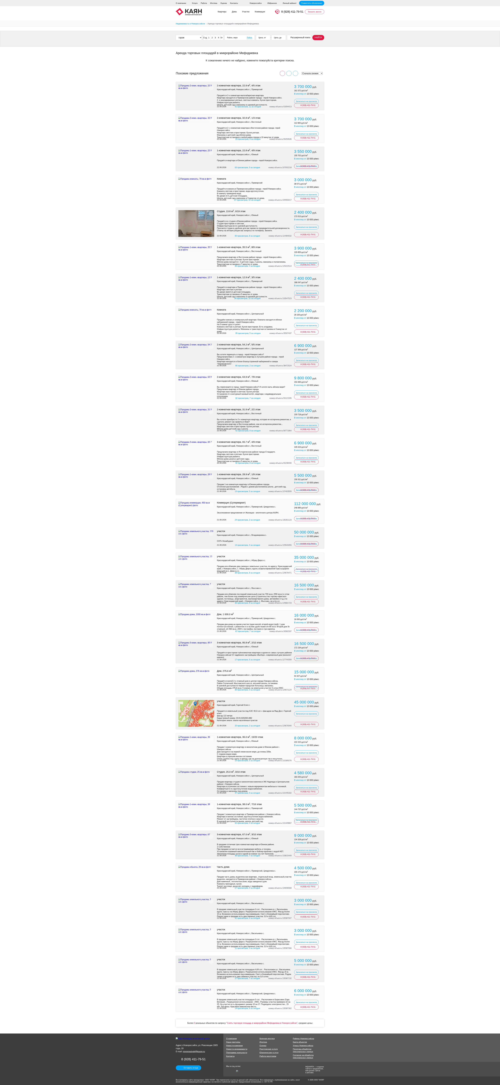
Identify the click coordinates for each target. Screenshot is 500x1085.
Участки (245, 12)
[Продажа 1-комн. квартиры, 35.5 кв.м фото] (196, 248)
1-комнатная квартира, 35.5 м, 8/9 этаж (238, 247)
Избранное (272, 3)
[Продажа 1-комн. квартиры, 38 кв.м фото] (196, 805)
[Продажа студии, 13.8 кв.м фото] (196, 223)
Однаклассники (228, 1072)
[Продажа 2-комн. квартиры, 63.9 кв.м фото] (196, 378)
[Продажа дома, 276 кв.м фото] (196, 671)
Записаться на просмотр (306, 101)
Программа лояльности (236, 1052)
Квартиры (222, 12)
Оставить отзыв (191, 1068)
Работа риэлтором (268, 1056)
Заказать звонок (314, 12)
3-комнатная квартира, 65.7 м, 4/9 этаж (238, 442)
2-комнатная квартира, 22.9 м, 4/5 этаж (238, 85)
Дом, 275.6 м (224, 671)
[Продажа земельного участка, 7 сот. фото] (196, 585)
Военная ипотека (267, 1038)
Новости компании (234, 1045)
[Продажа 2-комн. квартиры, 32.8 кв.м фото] (196, 119)
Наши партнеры (233, 1042)
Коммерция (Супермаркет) (231, 502)
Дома (234, 12)
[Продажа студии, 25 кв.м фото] (196, 772)
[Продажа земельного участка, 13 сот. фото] (196, 557)
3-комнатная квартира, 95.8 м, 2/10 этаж (239, 642)
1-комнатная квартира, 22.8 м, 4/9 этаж (238, 150)
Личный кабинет (289, 3)
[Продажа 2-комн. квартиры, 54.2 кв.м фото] (196, 345)
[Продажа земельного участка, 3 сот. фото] (196, 900)
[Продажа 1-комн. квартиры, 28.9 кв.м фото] (196, 475)
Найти (318, 37)
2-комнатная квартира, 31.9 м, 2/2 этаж (238, 409)
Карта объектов (300, 1042)
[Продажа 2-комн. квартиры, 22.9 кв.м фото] (196, 86)
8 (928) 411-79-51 (292, 11)
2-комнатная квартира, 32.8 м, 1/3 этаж (238, 118)
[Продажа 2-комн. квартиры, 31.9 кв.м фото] (196, 410)
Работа (204, 3)
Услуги (195, 3)
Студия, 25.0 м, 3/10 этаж (231, 772)
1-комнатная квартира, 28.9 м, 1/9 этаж (238, 474)
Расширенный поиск (300, 37)
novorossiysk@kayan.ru (194, 1051)
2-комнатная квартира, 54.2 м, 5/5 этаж (238, 344)
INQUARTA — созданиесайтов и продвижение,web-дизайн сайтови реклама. (314, 1069)
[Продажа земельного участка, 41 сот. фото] (196, 713)
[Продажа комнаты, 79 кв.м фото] (196, 178)
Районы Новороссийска (303, 1038)
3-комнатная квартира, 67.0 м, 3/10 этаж (239, 834)
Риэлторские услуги (269, 1049)
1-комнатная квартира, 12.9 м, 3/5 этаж (238, 277)
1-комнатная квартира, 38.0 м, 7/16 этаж (239, 804)
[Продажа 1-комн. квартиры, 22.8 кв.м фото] (196, 151)
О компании (181, 3)
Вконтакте (233, 1072)
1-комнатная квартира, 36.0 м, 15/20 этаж (240, 737)
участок (221, 531)
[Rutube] (238, 1072)
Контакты (234, 3)
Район (249, 37)
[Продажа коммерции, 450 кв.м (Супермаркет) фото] (196, 504)
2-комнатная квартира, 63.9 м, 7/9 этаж (238, 377)
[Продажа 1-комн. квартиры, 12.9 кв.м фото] (196, 278)
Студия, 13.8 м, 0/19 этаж (231, 211)
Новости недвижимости (236, 1049)
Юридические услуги (269, 1052)
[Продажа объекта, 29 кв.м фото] (196, 867)
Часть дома (223, 867)
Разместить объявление (311, 3)
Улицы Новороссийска (303, 1045)
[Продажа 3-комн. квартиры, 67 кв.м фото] (196, 835)
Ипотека (213, 3)
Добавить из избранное (211, 88)
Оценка (223, 3)
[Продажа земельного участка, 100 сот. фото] (196, 532)
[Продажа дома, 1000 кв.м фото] (196, 614)
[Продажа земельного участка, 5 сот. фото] (196, 960)
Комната (221, 178)
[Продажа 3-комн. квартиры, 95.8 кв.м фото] (196, 644)
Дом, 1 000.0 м (225, 614)
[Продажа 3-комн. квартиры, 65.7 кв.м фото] (196, 443)
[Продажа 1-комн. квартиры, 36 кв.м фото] (196, 738)
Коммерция (260, 12)
